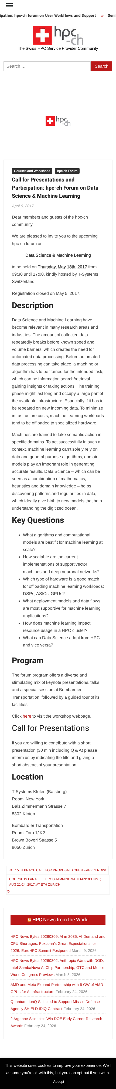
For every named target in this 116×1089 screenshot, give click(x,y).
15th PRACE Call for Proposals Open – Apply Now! (60, 870)
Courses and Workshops (32, 171)
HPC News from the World (60, 919)
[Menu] (9, 5)
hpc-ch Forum (67, 171)
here (27, 716)
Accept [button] (58, 1082)
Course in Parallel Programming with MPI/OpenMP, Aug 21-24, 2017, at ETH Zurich (55, 881)
